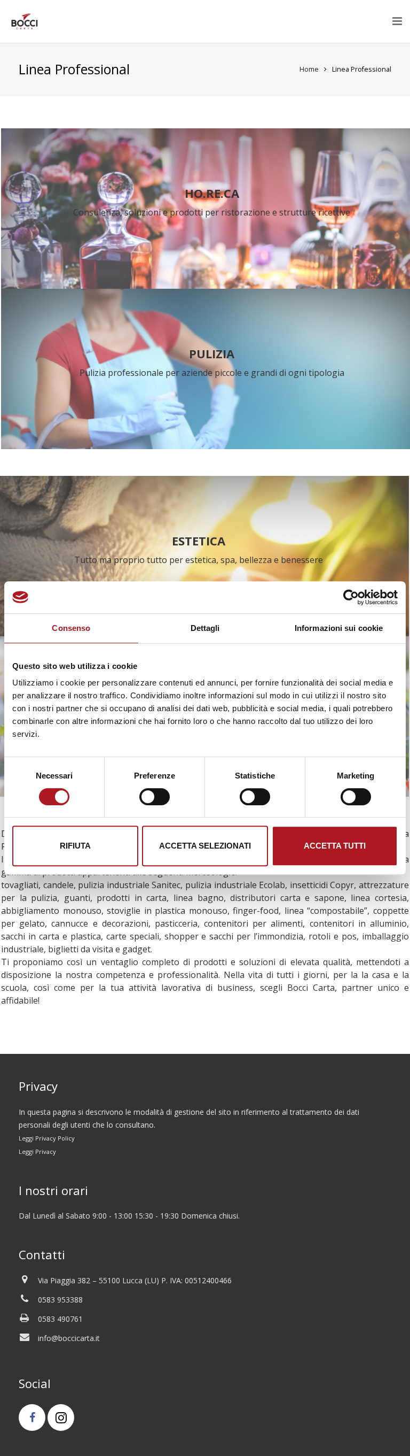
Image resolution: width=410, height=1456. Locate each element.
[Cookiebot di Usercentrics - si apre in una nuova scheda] (351, 597)
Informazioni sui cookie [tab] (339, 628)
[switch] (154, 796)
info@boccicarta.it (69, 1338)
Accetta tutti (335, 845)
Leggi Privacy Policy (47, 1138)
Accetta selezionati (205, 845)
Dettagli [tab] (205, 628)
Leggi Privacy (37, 1151)
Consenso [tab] (71, 628)
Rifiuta (75, 845)
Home (309, 69)
